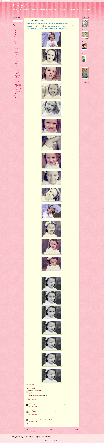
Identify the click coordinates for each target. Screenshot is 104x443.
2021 (15, 28)
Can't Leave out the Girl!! (18, 89)
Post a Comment (30, 423)
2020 (15, 30)
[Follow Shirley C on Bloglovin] (18, 21)
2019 (15, 32)
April (16, 61)
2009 (15, 97)
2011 (15, 45)
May (16, 59)
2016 (15, 36)
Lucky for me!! (17, 65)
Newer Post (26, 429)
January (16, 93)
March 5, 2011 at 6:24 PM (32, 421)
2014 (15, 39)
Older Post (76, 429)
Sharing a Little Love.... (17, 67)
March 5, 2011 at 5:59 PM (32, 406)
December (17, 47)
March (16, 63)
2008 (15, 99)
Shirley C (19, 5)
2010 (15, 95)
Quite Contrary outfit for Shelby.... (17, 76)
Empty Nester (30, 403)
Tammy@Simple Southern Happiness (35, 390)
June (16, 58)
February (16, 91)
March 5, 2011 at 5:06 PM (32, 399)
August (16, 54)
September (17, 52)
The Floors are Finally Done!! (18, 70)
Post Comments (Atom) (33, 431)
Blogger (57, 440)
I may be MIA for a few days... (18, 73)
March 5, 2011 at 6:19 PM (32, 414)
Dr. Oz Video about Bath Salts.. (18, 79)
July (15, 56)
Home (51, 429)
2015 (15, 38)
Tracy (29, 418)
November (17, 48)
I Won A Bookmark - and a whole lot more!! (18, 85)
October (16, 50)
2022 (15, 27)
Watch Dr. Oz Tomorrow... (17, 82)
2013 (15, 41)
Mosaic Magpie (31, 410)
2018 (15, 34)
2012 (15, 43)
